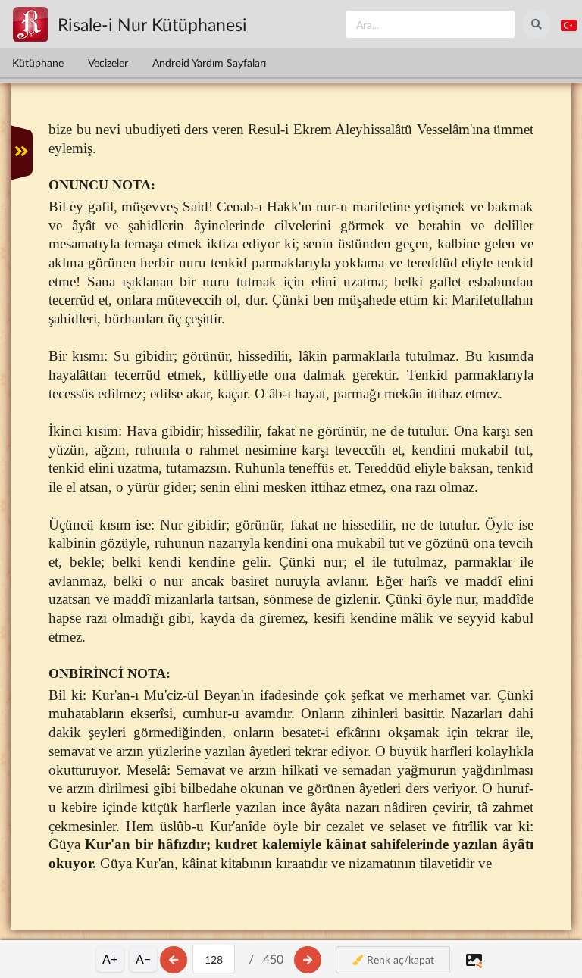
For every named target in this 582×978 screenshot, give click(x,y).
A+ (109, 958)
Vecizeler (108, 62)
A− (143, 958)
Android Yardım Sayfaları (209, 62)
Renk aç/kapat (399, 959)
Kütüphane (38, 62)
